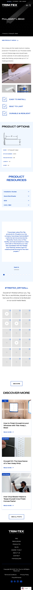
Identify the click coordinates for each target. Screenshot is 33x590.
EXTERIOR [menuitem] (15, 1)
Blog (16, 547)
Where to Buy (16, 550)
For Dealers (16, 558)
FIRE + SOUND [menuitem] (22, 1)
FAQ (16, 538)
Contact (16, 555)
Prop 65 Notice (16, 577)
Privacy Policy (24, 574)
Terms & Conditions (10, 574)
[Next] (29, 73)
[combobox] (26, 588)
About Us (16, 553)
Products (5, 33)
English (26, 588)
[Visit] (12, 581)
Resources (16, 541)
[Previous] (4, 73)
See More (16, 383)
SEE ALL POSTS (16, 517)
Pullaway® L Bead (13, 33)
